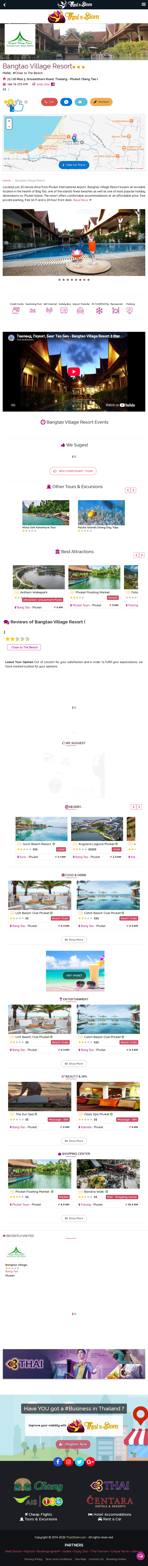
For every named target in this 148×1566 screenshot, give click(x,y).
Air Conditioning (100, 304)
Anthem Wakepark (32, 592)
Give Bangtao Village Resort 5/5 (26, 102)
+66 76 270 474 (17, 84)
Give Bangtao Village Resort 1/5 (6, 102)
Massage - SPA (58, 1119)
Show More (76, 939)
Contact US (96, 1559)
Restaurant (116, 304)
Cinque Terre (120, 1551)
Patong (132, 605)
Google (139, 168)
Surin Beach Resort (36, 844)
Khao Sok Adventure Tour (37, 527)
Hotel (60, 849)
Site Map (80, 1559)
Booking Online (116, 1559)
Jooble (66, 1551)
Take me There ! (76, 165)
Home (7, 180)
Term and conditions (58, 1559)
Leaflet (120, 168)
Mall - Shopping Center (122, 1197)
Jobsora (137, 1551)
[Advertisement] (74, 705)
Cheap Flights (40, 1514)
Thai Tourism (99, 1551)
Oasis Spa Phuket (96, 1114)
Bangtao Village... (17, 1265)
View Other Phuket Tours (76, 471)
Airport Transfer (81, 304)
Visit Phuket (74, 975)
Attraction (29, 599)
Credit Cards (17, 304)
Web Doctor (13, 1551)
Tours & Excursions (41, 1519)
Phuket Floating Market (91, 592)
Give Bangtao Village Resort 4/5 (21, 102)
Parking (130, 304)
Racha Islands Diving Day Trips (96, 527)
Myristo (29, 1551)
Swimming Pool (33, 304)
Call (51, 101)
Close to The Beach (29, 73)
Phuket (36, 607)
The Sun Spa (25, 1114)
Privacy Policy (34, 1559)
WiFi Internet (50, 304)
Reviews (103, 101)
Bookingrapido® (48, 1551)
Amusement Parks (49, 599)
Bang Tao (22, 607)
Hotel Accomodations (111, 1514)
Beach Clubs (60, 918)
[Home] (74, 16)
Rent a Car (112, 1519)
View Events (23, 89)
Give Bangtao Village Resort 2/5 (12, 639)
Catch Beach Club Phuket (102, 913)
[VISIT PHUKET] (75, 965)
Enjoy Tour (81, 1551)
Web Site (43, 84)
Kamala (135, 857)
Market (111, 597)
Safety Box (65, 304)
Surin (22, 857)
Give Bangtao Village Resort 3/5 (16, 102)
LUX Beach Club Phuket (32, 913)
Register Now (75, 1444)
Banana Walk (94, 1191)
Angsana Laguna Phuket (95, 844)
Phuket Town (79, 605)
